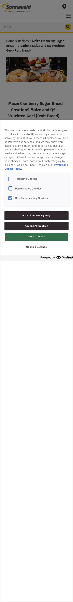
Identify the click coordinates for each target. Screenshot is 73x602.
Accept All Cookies (36, 226)
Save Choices (36, 236)
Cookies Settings (36, 246)
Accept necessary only (36, 215)
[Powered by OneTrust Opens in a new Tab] (55, 258)
